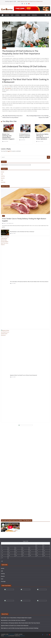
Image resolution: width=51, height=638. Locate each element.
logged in (9, 151)
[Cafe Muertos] (2, 15)
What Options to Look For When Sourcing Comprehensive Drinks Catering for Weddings (19, 628)
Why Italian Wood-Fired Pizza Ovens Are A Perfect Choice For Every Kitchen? (12, 116)
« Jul (2, 561)
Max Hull (11, 223)
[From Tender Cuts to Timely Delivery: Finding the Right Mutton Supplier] (25, 201)
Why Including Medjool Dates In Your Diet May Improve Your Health (38, 116)
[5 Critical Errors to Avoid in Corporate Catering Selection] (25, 125)
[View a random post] (48, 15)
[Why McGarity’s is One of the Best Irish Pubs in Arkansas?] (5, 232)
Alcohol (7, 15)
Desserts (23, 15)
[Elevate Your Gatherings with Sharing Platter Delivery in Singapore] (8, 125)
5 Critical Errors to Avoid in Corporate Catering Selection (24, 135)
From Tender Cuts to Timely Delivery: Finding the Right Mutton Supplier (24, 220)
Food (29, 15)
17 (2, 552)
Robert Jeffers (12, 56)
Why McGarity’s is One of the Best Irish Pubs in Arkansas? (22, 231)
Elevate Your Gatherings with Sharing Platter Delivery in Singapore (8, 136)
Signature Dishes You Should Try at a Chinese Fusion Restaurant (23, 375)
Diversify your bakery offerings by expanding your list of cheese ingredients (42, 136)
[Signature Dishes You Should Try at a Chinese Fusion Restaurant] (5, 376)
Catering (17, 15)
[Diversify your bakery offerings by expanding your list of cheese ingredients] (42, 125)
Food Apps (34, 15)
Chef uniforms (8, 88)
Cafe (12, 15)
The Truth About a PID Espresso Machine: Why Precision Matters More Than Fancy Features (32, 2)
